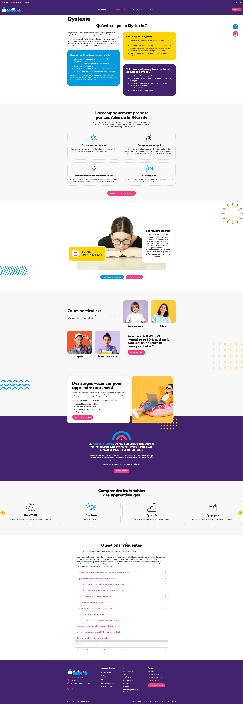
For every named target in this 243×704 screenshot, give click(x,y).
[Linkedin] (240, 2)
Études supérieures (108, 356)
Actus (157, 9)
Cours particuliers (100, 9)
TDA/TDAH (136, 9)
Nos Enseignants (147, 9)
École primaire (135, 325)
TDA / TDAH (30, 515)
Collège (163, 326)
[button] (2, 512)
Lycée (80, 356)
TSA (130, 9)
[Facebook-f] (68, 688)
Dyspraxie (152, 515)
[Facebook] (237, 2)
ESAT (112, 9)
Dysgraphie (213, 515)
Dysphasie (91, 515)
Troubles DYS (120, 9)
